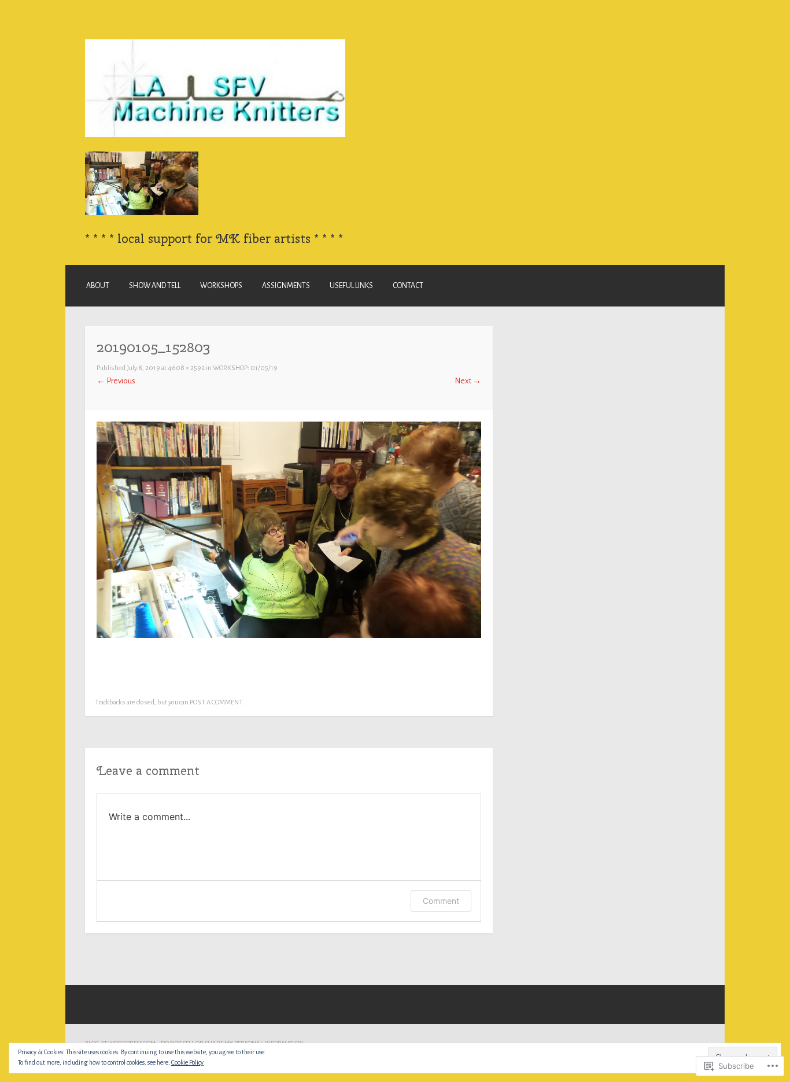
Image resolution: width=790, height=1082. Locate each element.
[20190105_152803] (289, 635)
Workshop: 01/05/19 (245, 368)
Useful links (351, 286)
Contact (408, 286)
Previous (116, 380)
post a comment (216, 702)
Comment (441, 901)
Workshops (221, 286)
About (97, 286)
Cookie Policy (187, 1062)
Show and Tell (154, 286)
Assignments (286, 286)
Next (468, 380)
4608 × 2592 (186, 368)
